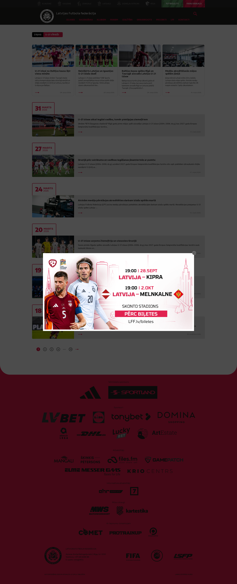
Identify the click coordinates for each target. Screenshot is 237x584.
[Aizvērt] (194, 253)
